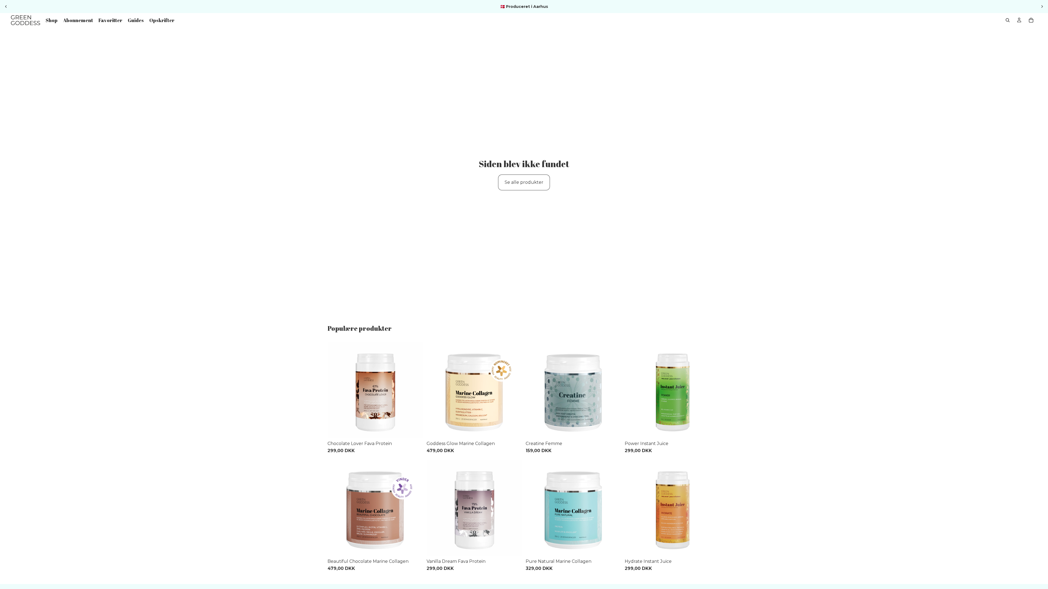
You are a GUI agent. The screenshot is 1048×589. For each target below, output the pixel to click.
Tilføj (419, 429)
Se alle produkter (524, 182)
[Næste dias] (1042, 7)
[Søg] (1008, 20)
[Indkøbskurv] (1031, 20)
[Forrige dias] (6, 7)
